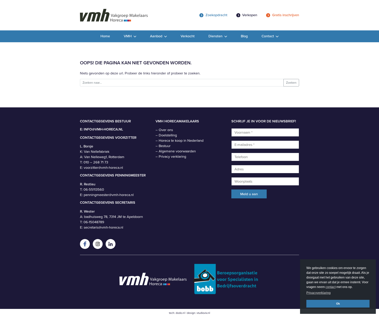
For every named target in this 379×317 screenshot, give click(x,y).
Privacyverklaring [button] (318, 292)
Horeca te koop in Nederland (181, 140)
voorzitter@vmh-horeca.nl (103, 167)
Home (105, 36)
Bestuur (165, 145)
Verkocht (188, 36)
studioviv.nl (203, 313)
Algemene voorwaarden (177, 151)
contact (331, 287)
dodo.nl (180, 313)
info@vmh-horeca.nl (103, 129)
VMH (128, 36)
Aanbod (156, 36)
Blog (244, 36)
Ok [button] (338, 303)
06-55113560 (93, 189)
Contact (268, 36)
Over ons (166, 129)
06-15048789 (93, 222)
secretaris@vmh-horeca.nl (103, 227)
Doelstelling (168, 135)
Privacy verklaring (172, 156)
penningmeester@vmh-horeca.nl (109, 194)
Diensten (215, 36)
